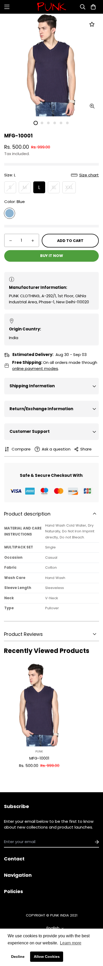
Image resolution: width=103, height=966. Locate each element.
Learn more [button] (70, 943)
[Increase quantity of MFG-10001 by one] (33, 240)
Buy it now (51, 255)
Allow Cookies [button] (47, 956)
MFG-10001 (39, 758)
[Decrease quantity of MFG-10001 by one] (10, 240)
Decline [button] (18, 956)
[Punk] (51, 7)
